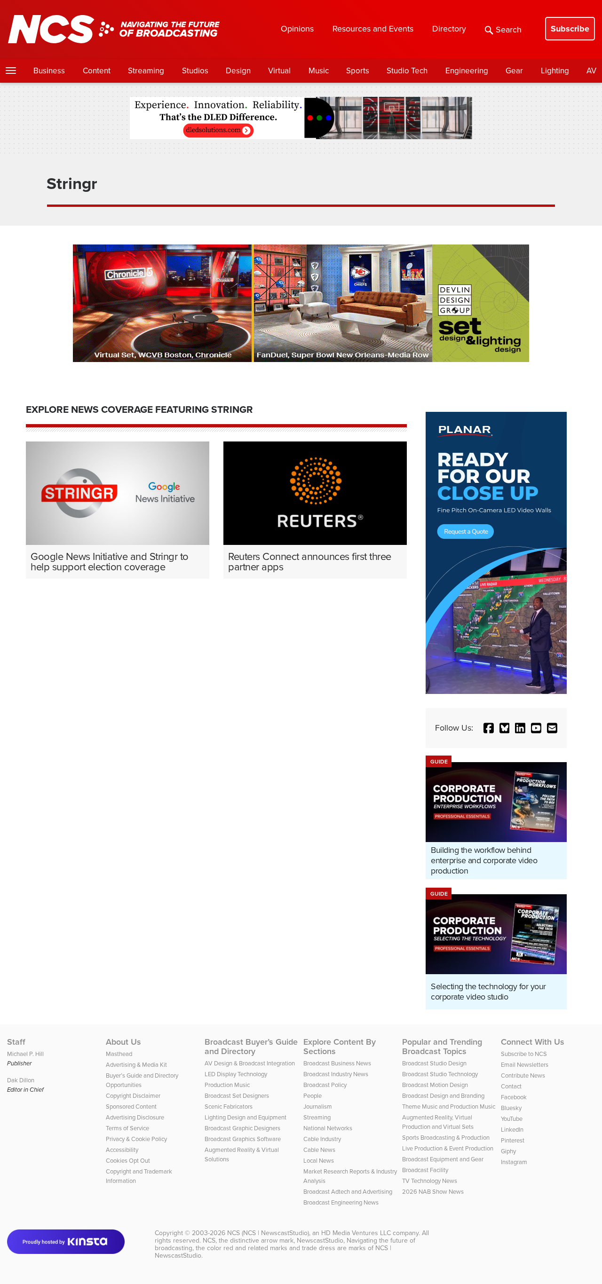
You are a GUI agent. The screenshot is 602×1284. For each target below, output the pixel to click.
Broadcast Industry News (335, 1074)
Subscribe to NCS (524, 1053)
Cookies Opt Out (128, 1160)
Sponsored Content (131, 1106)
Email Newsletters (524, 1064)
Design (238, 71)
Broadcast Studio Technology (440, 1074)
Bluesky (511, 1107)
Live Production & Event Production (447, 1148)
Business (49, 71)
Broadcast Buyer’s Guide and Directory (251, 1046)
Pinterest (512, 1140)
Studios (195, 71)
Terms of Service (127, 1128)
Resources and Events (373, 29)
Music (319, 71)
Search (509, 30)
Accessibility (122, 1149)
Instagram (514, 1162)
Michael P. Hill (25, 1053)
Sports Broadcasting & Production (446, 1137)
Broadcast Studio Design (434, 1063)
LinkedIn (512, 1129)
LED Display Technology (236, 1074)
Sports (357, 71)
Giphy (508, 1151)
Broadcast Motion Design (435, 1084)
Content (97, 71)
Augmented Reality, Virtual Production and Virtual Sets (438, 1122)
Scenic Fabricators (229, 1106)
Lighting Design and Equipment (245, 1117)
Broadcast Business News (337, 1063)
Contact (511, 1086)
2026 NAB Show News (433, 1191)
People (312, 1095)
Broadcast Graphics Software (243, 1138)
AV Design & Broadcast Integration (250, 1063)
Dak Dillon (20, 1080)
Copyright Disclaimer (133, 1095)
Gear (514, 71)
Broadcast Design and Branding (443, 1095)
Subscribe (570, 29)
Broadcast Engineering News (341, 1202)
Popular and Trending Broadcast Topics (442, 1046)
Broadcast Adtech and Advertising (347, 1191)
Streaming (146, 71)
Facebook (514, 1097)
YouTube (512, 1118)
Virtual (279, 71)
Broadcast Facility (425, 1170)
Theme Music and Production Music (448, 1106)
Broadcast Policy (325, 1084)
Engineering (466, 71)
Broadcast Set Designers (237, 1095)
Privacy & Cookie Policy (136, 1138)
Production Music (227, 1084)
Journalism (317, 1106)
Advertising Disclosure (135, 1117)
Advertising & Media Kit (136, 1064)
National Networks (327, 1128)
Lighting (555, 71)
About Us (123, 1042)
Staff (16, 1042)
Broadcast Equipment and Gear (442, 1159)
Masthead (119, 1053)
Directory (449, 29)
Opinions (297, 29)
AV (591, 71)
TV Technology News (429, 1180)
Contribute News (523, 1075)
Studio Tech (407, 71)
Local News (318, 1160)
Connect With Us (532, 1042)
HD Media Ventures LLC (356, 1233)
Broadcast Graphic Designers (242, 1128)
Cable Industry (322, 1138)
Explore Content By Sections (339, 1046)
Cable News (319, 1149)
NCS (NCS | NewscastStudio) (268, 1233)
